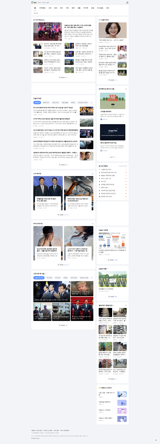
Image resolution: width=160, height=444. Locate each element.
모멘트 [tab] (65, 278)
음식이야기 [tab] (56, 102)
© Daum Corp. (35, 438)
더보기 (112, 157)
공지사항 (56, 430)
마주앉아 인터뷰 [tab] (82, 102)
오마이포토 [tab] (74, 278)
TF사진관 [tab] (49, 278)
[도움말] (92, 173)
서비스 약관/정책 (64, 430)
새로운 (64, 77)
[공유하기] (127, 2)
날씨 (47, 2)
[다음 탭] (91, 102)
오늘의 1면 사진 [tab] (39, 278)
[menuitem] (35, 8)
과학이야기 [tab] (46, 102)
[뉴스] (35, 2)
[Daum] (32, 2)
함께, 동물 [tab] (65, 102)
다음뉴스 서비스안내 (36, 430)
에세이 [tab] (73, 102)
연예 (39, 2)
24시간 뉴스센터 (48, 430)
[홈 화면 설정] (156, 440)
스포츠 (44, 2)
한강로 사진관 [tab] (84, 278)
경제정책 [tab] (37, 102)
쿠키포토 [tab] (57, 278)
